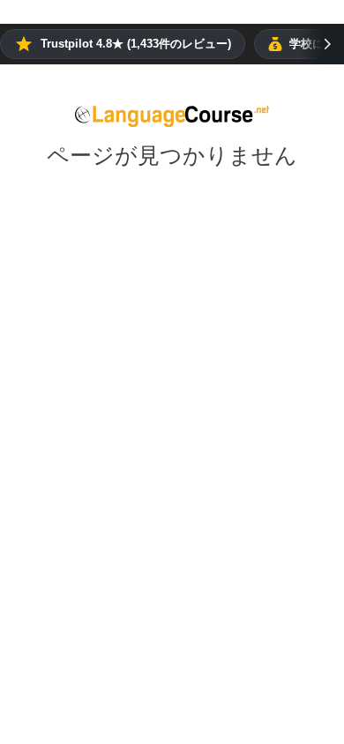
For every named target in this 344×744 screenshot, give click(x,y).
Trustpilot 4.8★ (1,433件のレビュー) (136, 43)
